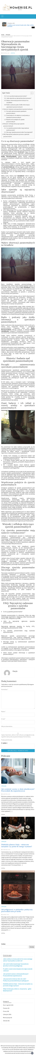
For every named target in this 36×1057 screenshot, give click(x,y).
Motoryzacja (6, 1017)
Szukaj (3, 944)
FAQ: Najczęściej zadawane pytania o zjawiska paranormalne (16, 135)
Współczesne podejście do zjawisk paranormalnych (15, 120)
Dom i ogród (6, 1005)
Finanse (5, 1008)
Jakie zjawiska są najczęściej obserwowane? (18, 98)
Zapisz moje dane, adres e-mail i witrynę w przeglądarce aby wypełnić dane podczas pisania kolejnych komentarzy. (17, 736)
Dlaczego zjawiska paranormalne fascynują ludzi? (19, 132)
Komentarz (4, 689)
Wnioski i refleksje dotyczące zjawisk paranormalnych (13, 125)
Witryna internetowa (6, 726)
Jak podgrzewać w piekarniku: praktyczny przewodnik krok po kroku (17, 910)
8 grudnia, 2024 (5, 53)
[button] (31, 93)
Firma (4, 1011)
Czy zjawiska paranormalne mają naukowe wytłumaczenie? (17, 129)
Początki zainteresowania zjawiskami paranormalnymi (16, 112)
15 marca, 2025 (5, 914)
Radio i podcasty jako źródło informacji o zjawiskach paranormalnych (18, 106)
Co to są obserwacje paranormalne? (16, 96)
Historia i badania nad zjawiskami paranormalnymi (18, 109)
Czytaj (3, 933)
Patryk (15, 671)
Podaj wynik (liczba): (6, 740)
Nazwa (3, 711)
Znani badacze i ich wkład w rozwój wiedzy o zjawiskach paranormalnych (18, 116)
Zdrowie (5, 1021)
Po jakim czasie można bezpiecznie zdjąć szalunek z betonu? (21, 25)
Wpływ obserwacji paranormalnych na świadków (17, 101)
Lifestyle (13, 53)
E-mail (3, 719)
